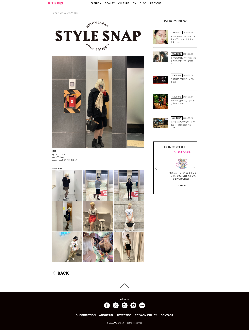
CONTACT (167, 315)
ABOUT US (106, 315)
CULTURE (124, 3)
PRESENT (156, 3)
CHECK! (176, 185)
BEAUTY (110, 3)
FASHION (96, 3)
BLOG (143, 3)
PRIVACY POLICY (146, 315)
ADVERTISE (124, 315)
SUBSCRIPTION (86, 315)
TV (134, 3)
